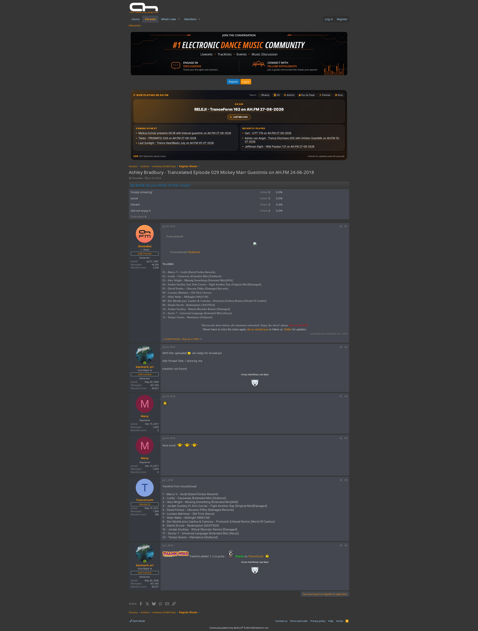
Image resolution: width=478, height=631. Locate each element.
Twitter (288, 329)
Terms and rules (299, 621)
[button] (178, 19)
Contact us (281, 621)
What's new (168, 19)
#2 (345, 347)
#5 (345, 480)
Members (190, 19)
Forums (150, 19)
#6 (345, 545)
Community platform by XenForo (239, 627)
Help (330, 621)
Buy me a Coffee (190, 339)
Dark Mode (138, 621)
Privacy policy (317, 621)
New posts (135, 25)
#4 (345, 438)
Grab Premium (173, 339)
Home (135, 19)
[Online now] (145, 363)
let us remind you (257, 329)
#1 (345, 226)
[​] (254, 244)
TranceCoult (255, 556)
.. (255, 384)
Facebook (185, 252)
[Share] (340, 226)
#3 (345, 396)
